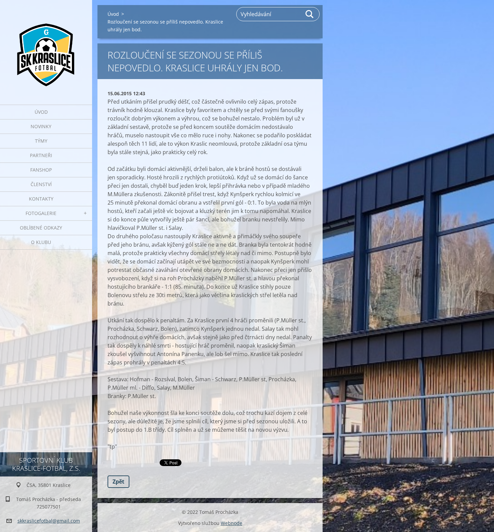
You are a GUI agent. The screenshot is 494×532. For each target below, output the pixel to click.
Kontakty (41, 199)
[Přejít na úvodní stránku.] (46, 48)
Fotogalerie (41, 213)
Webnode (231, 523)
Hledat (309, 14)
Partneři (41, 155)
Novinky (41, 126)
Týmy (41, 141)
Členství (41, 184)
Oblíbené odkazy (41, 227)
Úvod (41, 112)
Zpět (118, 481)
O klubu (41, 242)
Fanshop (41, 170)
